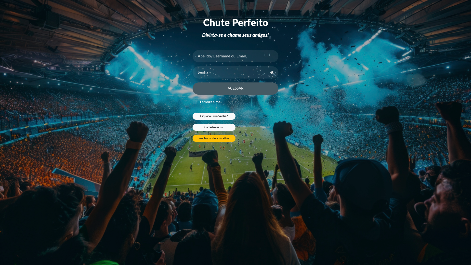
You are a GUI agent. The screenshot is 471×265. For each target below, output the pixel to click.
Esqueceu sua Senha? (214, 116)
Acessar (235, 88)
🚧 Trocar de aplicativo (214, 138)
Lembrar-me (210, 102)
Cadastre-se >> (213, 127)
